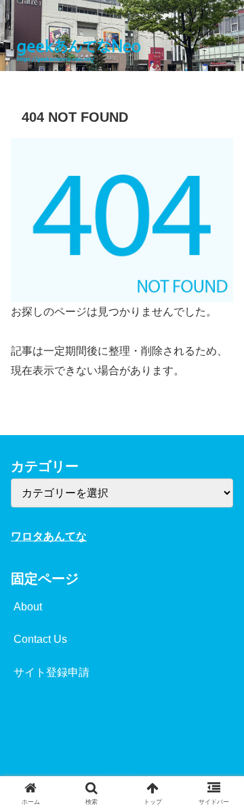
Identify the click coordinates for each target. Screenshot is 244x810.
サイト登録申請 (51, 672)
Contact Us (40, 639)
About (28, 606)
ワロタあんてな (49, 536)
